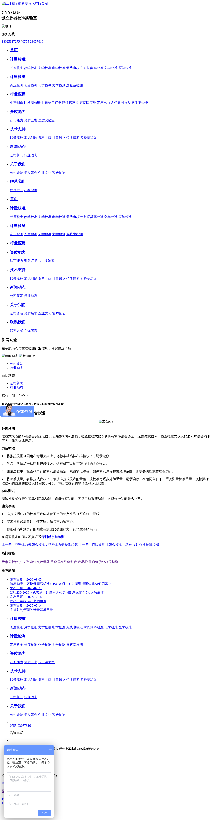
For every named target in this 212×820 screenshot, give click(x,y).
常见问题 (30, 137)
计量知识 (58, 137)
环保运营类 (70, 102)
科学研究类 (140, 102)
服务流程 (16, 137)
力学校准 (44, 68)
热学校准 (30, 68)
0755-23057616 (32, 41)
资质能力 (18, 111)
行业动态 (30, 155)
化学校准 (111, 68)
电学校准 (58, 68)
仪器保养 (73, 137)
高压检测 (16, 85)
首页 (14, 50)
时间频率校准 (94, 68)
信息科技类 (122, 102)
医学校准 (125, 68)
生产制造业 (18, 102)
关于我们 (18, 164)
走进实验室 (46, 120)
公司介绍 (16, 172)
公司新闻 (16, 155)
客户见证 (58, 172)
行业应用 (18, 94)
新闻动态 (18, 146)
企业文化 (44, 172)
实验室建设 (88, 137)
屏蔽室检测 (74, 85)
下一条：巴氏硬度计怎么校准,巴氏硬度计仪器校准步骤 (119, 544)
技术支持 (18, 129)
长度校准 (16, 68)
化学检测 (44, 85)
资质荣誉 (30, 172)
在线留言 (30, 190)
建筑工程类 (53, 102)
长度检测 (30, 85)
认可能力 (16, 120)
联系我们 (18, 181)
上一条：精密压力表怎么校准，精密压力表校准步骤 (40, 544)
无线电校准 (74, 68)
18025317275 (11, 41)
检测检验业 (35, 102)
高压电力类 (105, 102)
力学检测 (58, 85)
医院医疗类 (88, 102)
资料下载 (44, 137)
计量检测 (18, 76)
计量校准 (18, 59)
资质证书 (30, 120)
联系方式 (16, 190)
